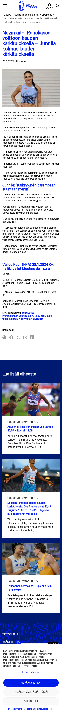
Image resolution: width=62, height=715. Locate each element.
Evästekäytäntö (15, 709)
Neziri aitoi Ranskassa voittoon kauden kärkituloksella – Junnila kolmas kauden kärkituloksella (31, 20)
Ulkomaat (47, 14)
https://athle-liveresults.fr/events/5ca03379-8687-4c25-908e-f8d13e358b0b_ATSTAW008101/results (27, 316)
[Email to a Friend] (25, 337)
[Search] (58, 6)
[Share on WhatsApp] (4, 337)
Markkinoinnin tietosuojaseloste (38, 709)
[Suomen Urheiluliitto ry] (29, 6)
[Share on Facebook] (11, 337)
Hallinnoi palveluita (30, 672)
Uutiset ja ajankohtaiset (26, 14)
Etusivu (7, 14)
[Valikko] (4, 6)
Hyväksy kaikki (31, 682)
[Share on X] (18, 337)
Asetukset (31, 701)
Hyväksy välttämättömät (31, 691)
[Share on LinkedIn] (32, 337)
